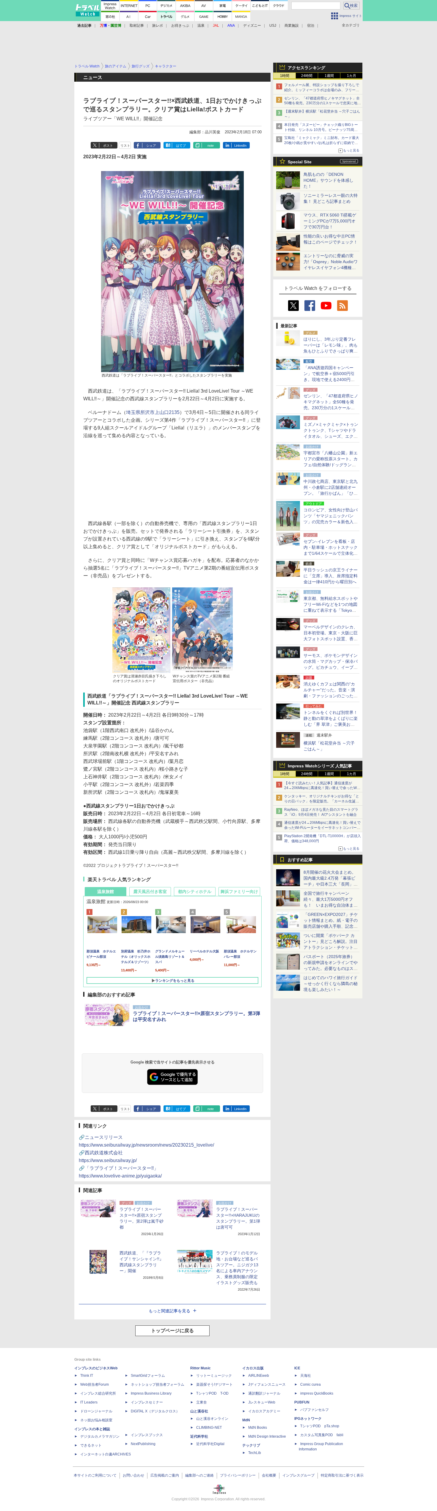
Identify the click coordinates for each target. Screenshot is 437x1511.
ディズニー (252, 25)
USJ (272, 25)
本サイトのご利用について (95, 1475)
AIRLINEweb (258, 1376)
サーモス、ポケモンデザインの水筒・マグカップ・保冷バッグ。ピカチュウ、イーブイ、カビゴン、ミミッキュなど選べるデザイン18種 (331, 667)
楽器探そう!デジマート (214, 1384)
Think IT (86, 1376)
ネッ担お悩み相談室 (96, 1420)
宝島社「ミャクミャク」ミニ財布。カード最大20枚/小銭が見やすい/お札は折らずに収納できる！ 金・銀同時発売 (321, 143)
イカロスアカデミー (264, 1411)
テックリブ (251, 1445)
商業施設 (291, 25)
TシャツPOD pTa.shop (319, 1426)
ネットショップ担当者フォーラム (157, 1384)
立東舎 (201, 1402)
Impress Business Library (151, 1393)
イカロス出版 (253, 1368)
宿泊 (310, 25)
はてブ (181, 145)
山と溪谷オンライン (212, 1419)
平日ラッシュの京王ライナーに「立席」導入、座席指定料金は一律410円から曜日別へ (331, 576)
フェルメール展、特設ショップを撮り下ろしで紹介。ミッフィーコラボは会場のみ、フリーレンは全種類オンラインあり (321, 90)
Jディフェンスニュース (267, 1384)
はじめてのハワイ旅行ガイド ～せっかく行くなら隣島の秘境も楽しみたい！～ (331, 983)
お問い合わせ (133, 1475)
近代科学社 (199, 1436)
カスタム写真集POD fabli (321, 1435)
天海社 (305, 1376)
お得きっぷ (180, 25)
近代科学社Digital (210, 1444)
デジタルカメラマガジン (100, 1436)
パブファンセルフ (314, 1410)
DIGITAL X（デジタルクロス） (155, 1411)
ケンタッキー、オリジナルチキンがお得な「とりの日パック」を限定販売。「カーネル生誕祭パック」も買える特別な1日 (321, 801)
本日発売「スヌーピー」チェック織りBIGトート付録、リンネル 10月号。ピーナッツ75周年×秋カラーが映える (322, 130)
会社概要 (269, 1475)
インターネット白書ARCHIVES (105, 1454)
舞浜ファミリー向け (239, 891)
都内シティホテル (194, 891)
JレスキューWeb (261, 1402)
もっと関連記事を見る (169, 1310)
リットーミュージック (214, 1376)
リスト (125, 145)
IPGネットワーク (308, 1419)
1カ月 (351, 76)
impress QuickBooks (316, 1393)
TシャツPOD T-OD (212, 1393)
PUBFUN (301, 1402)
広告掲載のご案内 (164, 1475)
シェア (151, 145)
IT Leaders (89, 1402)
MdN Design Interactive (267, 1436)
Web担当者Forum (94, 1384)
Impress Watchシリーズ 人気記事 (320, 766)
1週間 (329, 76)
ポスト (108, 145)
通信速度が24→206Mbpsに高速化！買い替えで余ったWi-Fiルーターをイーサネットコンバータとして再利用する (322, 828)
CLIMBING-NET (209, 1427)
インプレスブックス (147, 1435)
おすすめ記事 (300, 859)
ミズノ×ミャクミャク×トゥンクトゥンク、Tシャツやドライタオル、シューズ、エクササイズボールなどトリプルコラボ (331, 436)
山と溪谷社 (199, 1411)
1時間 (284, 76)
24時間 (306, 76)
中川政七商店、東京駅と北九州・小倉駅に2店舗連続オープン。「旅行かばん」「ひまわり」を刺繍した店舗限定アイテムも (331, 493)
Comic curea (310, 1384)
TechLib (254, 1453)
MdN (246, 1420)
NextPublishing (143, 1444)
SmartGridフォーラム (148, 1376)
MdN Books (257, 1427)
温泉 (201, 25)
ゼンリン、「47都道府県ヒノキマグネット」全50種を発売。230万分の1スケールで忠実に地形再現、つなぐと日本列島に (322, 103)
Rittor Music (200, 1368)
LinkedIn (240, 145)
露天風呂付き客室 (150, 891)
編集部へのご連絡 (199, 1475)
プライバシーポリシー (238, 1475)
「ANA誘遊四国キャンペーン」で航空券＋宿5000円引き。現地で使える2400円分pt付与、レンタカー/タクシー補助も (331, 379)
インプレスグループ (298, 1475)
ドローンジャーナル (96, 1411)
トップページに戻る (172, 1330)
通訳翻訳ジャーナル (264, 1393)
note (211, 145)
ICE (297, 1368)
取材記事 (137, 25)
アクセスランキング (306, 67)
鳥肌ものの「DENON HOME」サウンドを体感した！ (328, 180)
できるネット (91, 1445)
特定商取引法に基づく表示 (342, 1475)
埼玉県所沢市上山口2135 (153, 412)
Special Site (300, 161)
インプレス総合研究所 (98, 1393)
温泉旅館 (105, 891)
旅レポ (157, 25)
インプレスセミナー (147, 1402)
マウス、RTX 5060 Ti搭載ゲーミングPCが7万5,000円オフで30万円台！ (330, 221)
